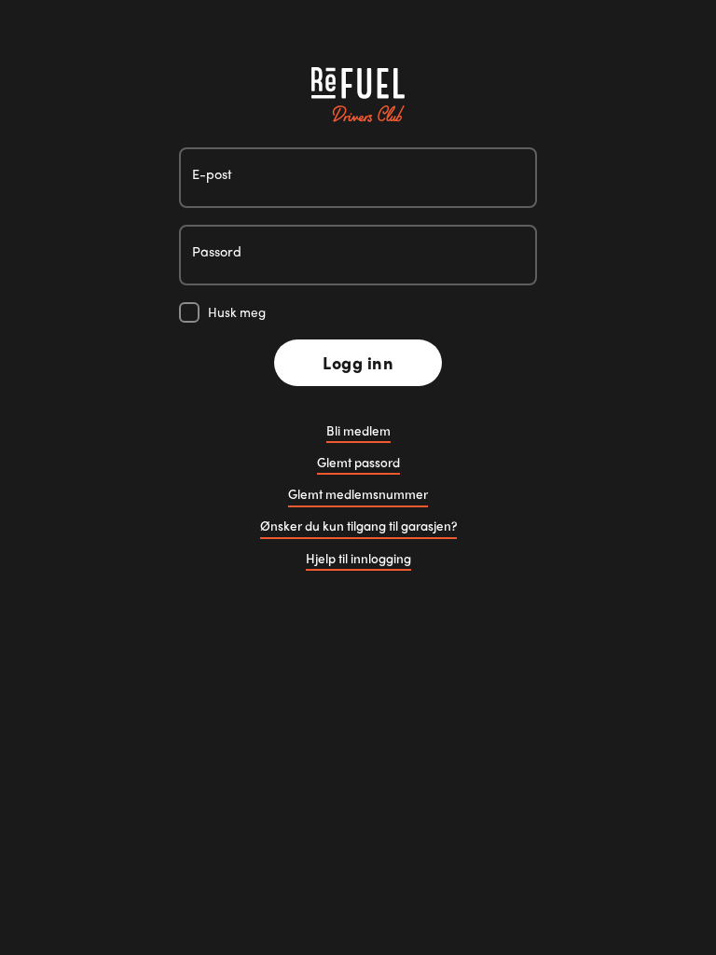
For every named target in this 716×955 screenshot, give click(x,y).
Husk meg (237, 312)
